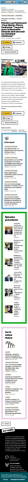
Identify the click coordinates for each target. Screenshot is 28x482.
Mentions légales (14, 460)
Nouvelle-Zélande (14, 130)
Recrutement (13, 457)
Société (8, 352)
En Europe (8, 374)
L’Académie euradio (15, 459)
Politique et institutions (8, 15)
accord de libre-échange (23, 130)
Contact (12, 456)
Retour (7, 424)
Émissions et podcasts (7, 9)
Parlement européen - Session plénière (12, 11)
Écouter (7, 42)
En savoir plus (23, 477)
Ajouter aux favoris (11, 52)
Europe (3, 130)
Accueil (3, 8)
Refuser (5, 479)
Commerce (9, 130)
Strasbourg (19, 15)
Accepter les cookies (18, 479)
